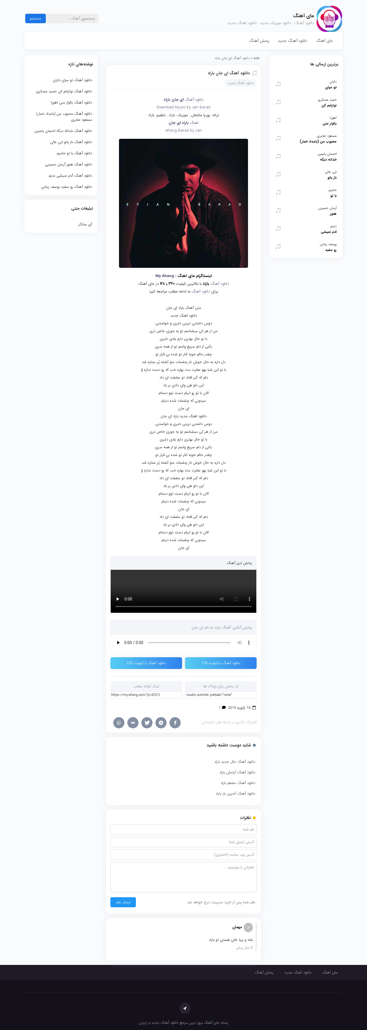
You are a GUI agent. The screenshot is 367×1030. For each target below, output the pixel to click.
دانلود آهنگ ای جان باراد (229, 73)
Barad (205, 107)
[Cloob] (132, 722)
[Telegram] (161, 722)
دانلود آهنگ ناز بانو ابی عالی (71, 142)
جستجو (35, 18)
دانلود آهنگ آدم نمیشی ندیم (70, 176)
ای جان (177, 100)
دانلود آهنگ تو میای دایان (72, 80)
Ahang (171, 131)
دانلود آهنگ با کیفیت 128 (220, 663)
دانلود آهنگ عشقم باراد (237, 783)
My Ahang (164, 276)
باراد (167, 100)
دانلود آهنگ (194, 100)
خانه (256, 58)
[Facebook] (175, 722)
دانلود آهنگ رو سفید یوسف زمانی (66, 187)
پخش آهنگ (259, 41)
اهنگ (194, 123)
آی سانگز (85, 224)
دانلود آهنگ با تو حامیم (74, 153)
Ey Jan (192, 107)
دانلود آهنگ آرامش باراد (237, 772)
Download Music (171, 107)
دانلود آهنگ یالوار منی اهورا (71, 103)
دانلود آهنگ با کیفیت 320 (146, 663)
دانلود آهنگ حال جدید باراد (234, 762)
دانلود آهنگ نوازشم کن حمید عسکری (64, 91)
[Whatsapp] (118, 722)
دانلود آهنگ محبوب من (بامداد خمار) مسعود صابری (64, 117)
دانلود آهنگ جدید (292, 41)
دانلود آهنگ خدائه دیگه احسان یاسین (63, 131)
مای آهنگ (324, 41)
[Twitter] (147, 722)
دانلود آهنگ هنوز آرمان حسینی (68, 164)
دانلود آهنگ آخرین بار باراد (235, 794)
